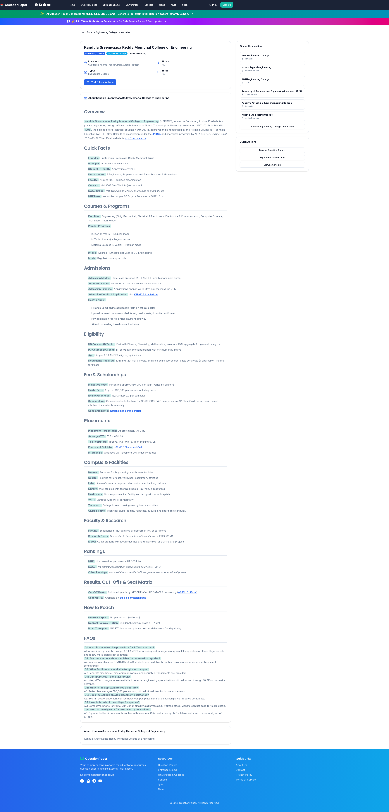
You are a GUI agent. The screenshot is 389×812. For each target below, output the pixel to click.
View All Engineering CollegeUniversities (272, 126)
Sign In (213, 4)
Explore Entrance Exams (272, 157)
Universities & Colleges (171, 774)
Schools (149, 4)
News (162, 4)
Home (72, 4)
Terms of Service (246, 779)
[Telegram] (44, 4)
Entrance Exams (111, 4)
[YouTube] (48, 4)
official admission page (133, 597)
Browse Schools (272, 164)
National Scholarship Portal (125, 410)
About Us (241, 765)
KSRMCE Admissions (146, 294)
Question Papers (167, 765)
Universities (132, 4)
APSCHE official (187, 592)
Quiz (173, 4)
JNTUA (156, 134)
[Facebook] (36, 4)
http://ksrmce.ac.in (135, 138)
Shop (185, 4)
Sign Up (227, 4)
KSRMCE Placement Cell (128, 447)
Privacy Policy (244, 774)
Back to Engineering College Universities (108, 32)
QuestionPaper (89, 4)
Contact (240, 769)
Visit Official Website (102, 82)
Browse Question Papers (272, 150)
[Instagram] (40, 4)
